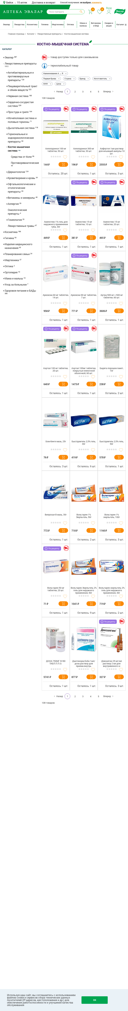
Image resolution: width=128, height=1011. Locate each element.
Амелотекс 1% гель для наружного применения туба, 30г (56, 224)
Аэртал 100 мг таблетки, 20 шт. (55, 369)
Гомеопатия (15, 219)
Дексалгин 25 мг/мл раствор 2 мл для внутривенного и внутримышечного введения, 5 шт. (111, 664)
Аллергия (13, 203)
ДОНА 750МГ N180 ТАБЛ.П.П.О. (55, 662)
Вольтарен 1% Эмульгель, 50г (83, 516)
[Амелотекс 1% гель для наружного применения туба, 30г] (56, 200)
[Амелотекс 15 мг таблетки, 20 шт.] (112, 200)
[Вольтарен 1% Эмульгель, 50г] (84, 493)
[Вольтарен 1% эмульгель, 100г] (112, 493)
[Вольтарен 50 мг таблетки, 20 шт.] (56, 566)
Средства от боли (21, 156)
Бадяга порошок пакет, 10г (111, 369)
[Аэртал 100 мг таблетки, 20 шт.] (56, 346)
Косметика (32, 24)
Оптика (70, 24)
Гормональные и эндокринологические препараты (21, 137)
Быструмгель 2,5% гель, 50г (112, 442)
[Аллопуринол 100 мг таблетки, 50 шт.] (56, 127)
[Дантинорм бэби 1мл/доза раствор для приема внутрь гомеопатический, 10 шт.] (84, 639)
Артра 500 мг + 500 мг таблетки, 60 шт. (112, 296)
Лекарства (19, 24)
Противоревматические (25, 162)
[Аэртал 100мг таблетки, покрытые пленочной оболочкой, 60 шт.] (84, 346)
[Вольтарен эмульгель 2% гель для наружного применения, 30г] (112, 566)
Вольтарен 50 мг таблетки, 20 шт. (55, 589)
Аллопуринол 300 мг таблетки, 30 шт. (83, 150)
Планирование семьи (17, 254)
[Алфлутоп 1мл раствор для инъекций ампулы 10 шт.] (112, 127)
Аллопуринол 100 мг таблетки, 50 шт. (55, 150)
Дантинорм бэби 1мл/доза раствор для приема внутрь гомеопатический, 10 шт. (83, 664)
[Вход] (109, 11)
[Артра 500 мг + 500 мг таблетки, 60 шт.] (112, 273)
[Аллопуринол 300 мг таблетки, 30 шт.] (84, 127)
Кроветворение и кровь (22, 178)
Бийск (10, 2)
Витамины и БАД (96, 24)
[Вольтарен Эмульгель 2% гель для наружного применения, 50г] (84, 566)
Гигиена (44, 24)
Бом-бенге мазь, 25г (56, 441)
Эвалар (6, 24)
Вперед (107, 91)
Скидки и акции (109, 24)
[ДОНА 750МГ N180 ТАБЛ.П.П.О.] (56, 639)
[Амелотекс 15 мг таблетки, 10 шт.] (84, 200)
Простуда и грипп (18, 112)
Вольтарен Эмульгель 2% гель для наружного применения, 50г (84, 590)
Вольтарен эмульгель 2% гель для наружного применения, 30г (112, 590)
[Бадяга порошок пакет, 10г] (112, 346)
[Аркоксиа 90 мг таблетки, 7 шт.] (84, 273)
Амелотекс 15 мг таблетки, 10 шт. (83, 223)
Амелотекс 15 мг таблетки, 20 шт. (111, 223)
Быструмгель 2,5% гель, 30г (84, 442)
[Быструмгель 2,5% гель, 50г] (112, 420)
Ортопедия (11, 272)
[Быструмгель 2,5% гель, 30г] (84, 420)
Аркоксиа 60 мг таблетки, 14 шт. (56, 296)
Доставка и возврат (43, 2)
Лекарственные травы (21, 225)
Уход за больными (16, 284)
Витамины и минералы (22, 197)
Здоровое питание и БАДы (20, 290)
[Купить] (63, 164)
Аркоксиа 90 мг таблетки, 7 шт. (84, 296)
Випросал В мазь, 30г (56, 514)
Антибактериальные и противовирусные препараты (21, 76)
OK (94, 999)
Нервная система (18, 96)
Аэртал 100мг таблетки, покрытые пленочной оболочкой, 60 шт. (83, 371)
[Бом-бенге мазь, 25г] (56, 420)
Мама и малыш (83, 24)
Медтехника (57, 24)
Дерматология (17, 171)
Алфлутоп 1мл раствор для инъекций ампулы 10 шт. (112, 151)
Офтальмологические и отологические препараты (21, 187)
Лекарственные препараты (21, 63)
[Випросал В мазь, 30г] (56, 493)
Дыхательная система (21, 128)
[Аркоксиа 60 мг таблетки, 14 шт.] (56, 273)
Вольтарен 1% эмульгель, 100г (111, 516)
